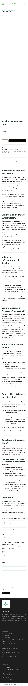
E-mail (3, 562)
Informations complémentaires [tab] (14, 161)
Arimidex (19, 151)
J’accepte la (11, 584)
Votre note (3, 552)
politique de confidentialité (13, 584)
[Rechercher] (24, 3)
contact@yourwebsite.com (13, 679)
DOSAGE (4, 131)
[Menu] (3, 3)
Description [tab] (14, 158)
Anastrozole (12, 151)
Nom (3, 555)
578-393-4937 (9, 674)
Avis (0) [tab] (13, 164)
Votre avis (4, 569)
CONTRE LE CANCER (13, 149)
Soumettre (5, 593)
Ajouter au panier (18, 140)
